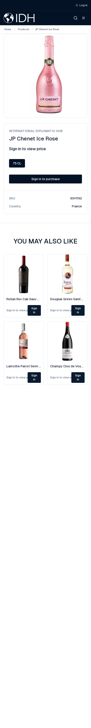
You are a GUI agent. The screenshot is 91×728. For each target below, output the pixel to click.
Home (7, 29)
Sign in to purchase (45, 179)
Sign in (34, 310)
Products (23, 29)
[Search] (75, 18)
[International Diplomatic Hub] (19, 18)
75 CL (17, 163)
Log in (83, 5)
